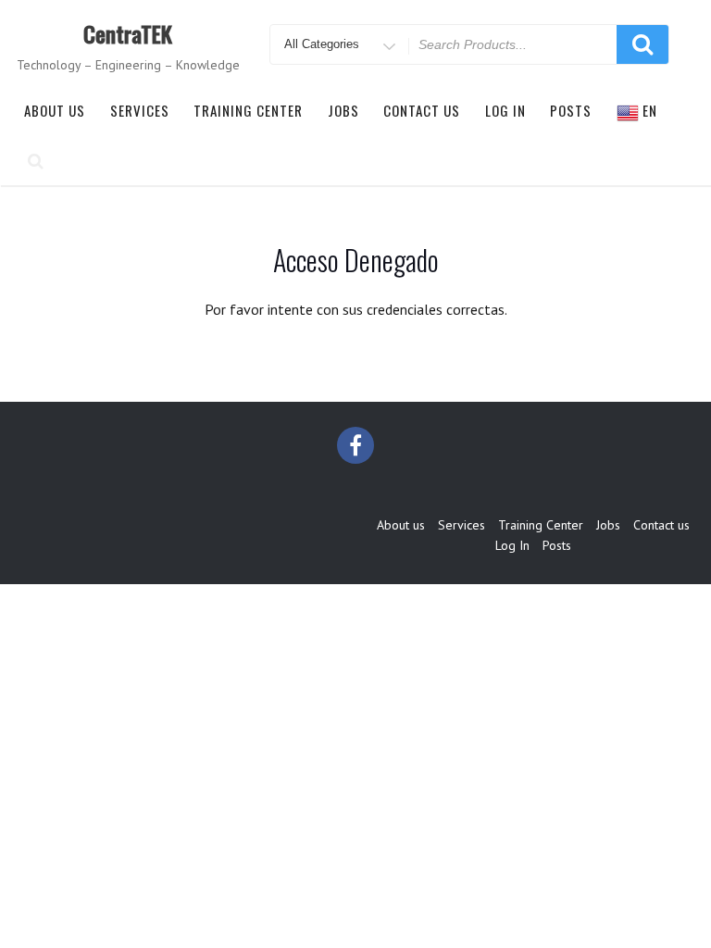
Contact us (421, 110)
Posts (571, 110)
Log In (505, 110)
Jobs (343, 110)
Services (139, 110)
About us (54, 110)
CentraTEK (127, 33)
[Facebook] (355, 445)
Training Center (248, 110)
